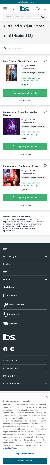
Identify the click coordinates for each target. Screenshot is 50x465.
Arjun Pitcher (29, 66)
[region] (25, 429)
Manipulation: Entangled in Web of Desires (20, 113)
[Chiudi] (47, 397)
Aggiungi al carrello (27, 93)
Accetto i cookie (25, 460)
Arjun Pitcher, (26, 69)
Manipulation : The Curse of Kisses (20, 166)
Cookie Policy (11, 448)
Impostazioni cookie (25, 453)
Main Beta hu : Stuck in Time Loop (20, 61)
